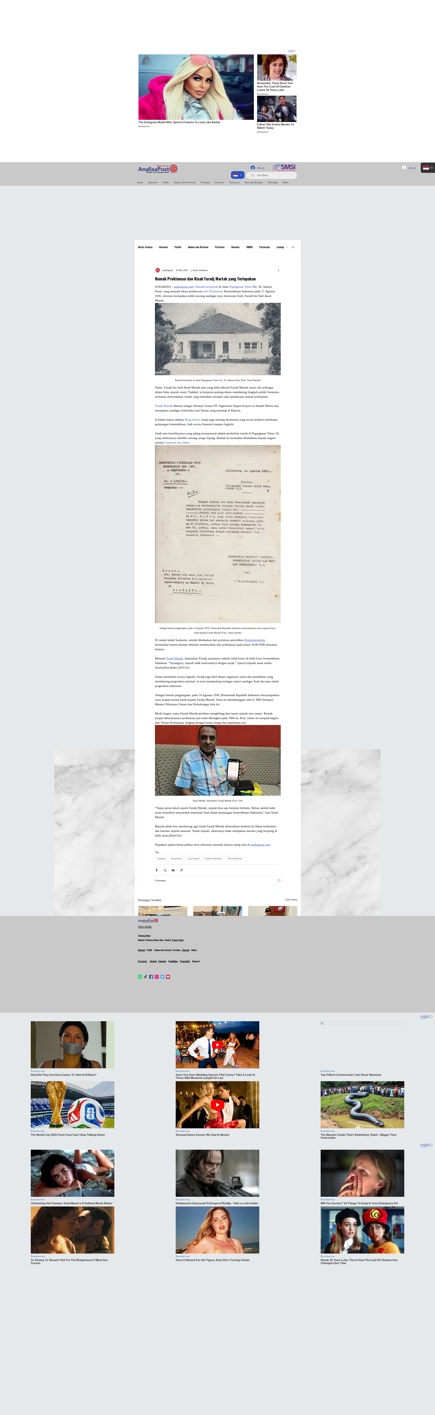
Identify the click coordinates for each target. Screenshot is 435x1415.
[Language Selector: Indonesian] (238, 175)
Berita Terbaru (145, 246)
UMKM (249, 246)
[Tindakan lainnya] (279, 270)
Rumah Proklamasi (213, 858)
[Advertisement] (102, 24)
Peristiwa (219, 246)
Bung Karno (176, 858)
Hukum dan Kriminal (198, 246)
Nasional (163, 246)
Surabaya (161, 858)
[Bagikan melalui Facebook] (156, 870)
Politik (178, 246)
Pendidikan (173, 961)
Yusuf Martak (193, 858)
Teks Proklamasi (235, 858)
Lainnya (280, 246)
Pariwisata (264, 246)
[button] (293, 247)
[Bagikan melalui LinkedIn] (173, 870)
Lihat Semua (291, 899)
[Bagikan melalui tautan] (181, 870)
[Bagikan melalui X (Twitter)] (165, 870)
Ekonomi (235, 246)
